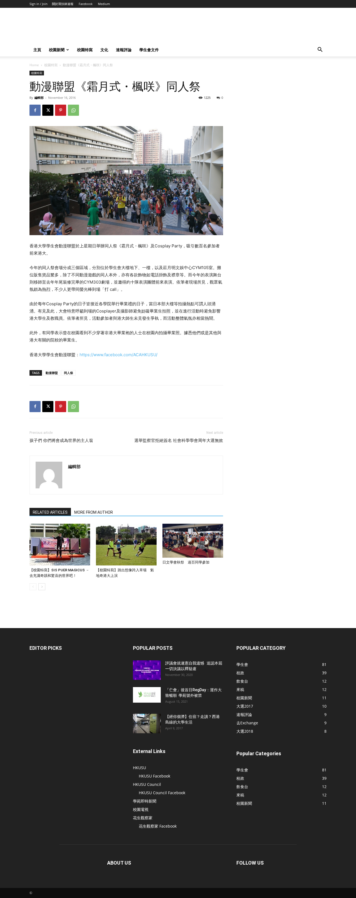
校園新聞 (57, 49)
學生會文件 (149, 49)
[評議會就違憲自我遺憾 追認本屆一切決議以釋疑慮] (147, 670)
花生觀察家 (142, 817)
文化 (104, 49)
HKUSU (139, 767)
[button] (320, 50)
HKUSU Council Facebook (162, 792)
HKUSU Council (147, 784)
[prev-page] (32, 586)
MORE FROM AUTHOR (93, 512)
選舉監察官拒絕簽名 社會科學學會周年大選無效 (178, 440)
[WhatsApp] (73, 110)
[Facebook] (35, 110)
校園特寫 (85, 49)
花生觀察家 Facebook (158, 826)
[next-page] (41, 586)
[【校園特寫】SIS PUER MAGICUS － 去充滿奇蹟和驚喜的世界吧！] (59, 544)
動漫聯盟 (52, 373)
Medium (104, 4)
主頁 (37, 49)
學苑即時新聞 (144, 801)
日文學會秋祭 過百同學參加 (185, 562)
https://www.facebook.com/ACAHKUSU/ (118, 354)
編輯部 (39, 97)
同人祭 (68, 373)
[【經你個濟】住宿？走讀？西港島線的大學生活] (147, 723)
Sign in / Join (38, 4)
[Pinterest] (60, 110)
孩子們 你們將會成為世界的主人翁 (61, 440)
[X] (47, 110)
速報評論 (124, 49)
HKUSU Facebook (154, 776)
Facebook (86, 4)
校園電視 (141, 809)
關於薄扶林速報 (62, 4)
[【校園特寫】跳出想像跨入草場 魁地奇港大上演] (126, 544)
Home (34, 65)
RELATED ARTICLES (50, 512)
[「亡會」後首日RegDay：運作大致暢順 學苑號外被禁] (147, 695)
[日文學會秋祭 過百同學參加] (192, 541)
